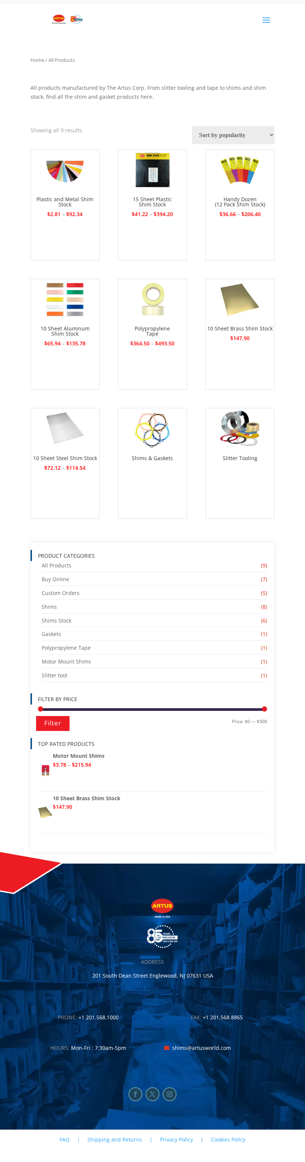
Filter (52, 723)
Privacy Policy (176, 1139)
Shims (49, 606)
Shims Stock (56, 620)
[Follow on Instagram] (170, 1094)
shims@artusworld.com (201, 1047)
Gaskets (51, 633)
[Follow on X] (152, 1094)
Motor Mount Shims (66, 661)
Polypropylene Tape (66, 647)
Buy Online (55, 579)
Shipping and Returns (114, 1139)
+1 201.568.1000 (98, 1017)
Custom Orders (61, 592)
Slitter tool (54, 675)
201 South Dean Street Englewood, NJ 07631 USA (152, 975)
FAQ (65, 1139)
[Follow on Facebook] (135, 1094)
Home (37, 60)
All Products (56, 565)
